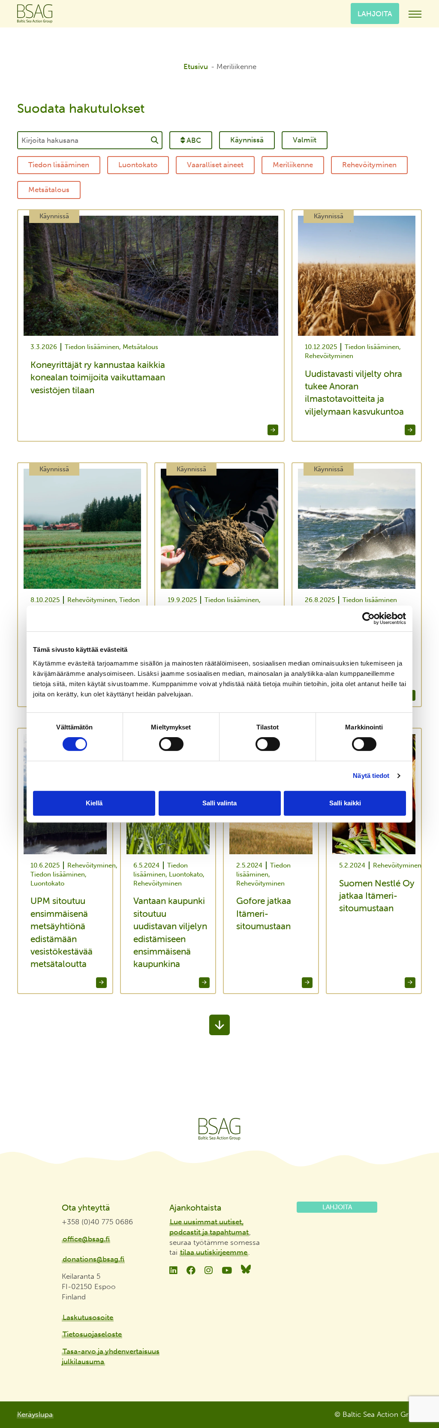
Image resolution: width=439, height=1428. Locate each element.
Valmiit (304, 140)
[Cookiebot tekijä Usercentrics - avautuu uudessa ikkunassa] (368, 618)
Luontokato (138, 164)
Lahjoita (375, 13)
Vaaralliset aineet (215, 164)
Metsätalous (48, 189)
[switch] (171, 744)
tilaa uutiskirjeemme (213, 1252)
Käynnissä (247, 140)
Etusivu (195, 66)
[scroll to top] (414, 1390)
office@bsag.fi (86, 1239)
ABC (193, 140)
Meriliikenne (293, 164)
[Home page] (219, 1129)
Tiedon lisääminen (58, 164)
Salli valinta (219, 803)
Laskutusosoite (88, 1317)
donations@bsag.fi (93, 1259)
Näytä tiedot (371, 775)
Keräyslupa (35, 1414)
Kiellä (94, 803)
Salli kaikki (345, 803)
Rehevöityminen (369, 164)
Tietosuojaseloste (92, 1334)
